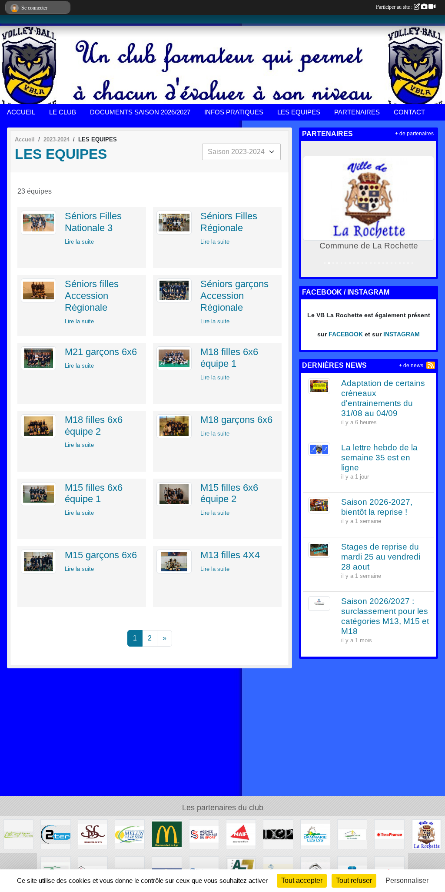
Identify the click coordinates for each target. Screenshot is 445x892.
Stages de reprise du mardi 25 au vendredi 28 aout (380, 556)
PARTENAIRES (357, 112)
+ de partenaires (414, 133)
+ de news (411, 365)
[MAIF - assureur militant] (241, 834)
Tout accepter (301, 880)
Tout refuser (354, 880)
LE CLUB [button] (62, 112)
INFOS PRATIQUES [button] (233, 112)
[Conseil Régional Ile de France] (389, 834)
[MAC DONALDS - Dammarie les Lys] (167, 834)
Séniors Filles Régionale (228, 222)
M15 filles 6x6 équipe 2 (229, 493)
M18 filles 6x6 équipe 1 (229, 357)
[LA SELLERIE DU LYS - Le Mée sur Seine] (93, 834)
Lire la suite (79, 241)
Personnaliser (406, 880)
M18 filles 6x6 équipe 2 (94, 425)
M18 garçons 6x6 (236, 419)
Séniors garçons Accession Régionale (234, 295)
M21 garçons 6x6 (101, 351)
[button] (309, 209)
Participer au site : (395, 7)
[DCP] (278, 834)
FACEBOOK (346, 334)
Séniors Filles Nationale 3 (93, 222)
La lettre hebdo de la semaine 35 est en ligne (379, 457)
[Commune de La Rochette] (427, 834)
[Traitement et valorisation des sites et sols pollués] (55, 834)
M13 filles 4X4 (230, 555)
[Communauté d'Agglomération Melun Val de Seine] (130, 834)
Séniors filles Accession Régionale (92, 295)
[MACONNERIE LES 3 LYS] (352, 834)
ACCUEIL (21, 112)
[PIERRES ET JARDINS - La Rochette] (18, 834)
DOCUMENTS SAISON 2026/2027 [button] (140, 112)
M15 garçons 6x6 (101, 555)
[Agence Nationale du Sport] (204, 834)
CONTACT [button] (409, 112)
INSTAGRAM (401, 334)
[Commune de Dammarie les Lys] (315, 834)
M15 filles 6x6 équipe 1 (94, 493)
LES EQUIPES (298, 112)
